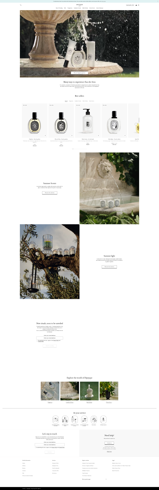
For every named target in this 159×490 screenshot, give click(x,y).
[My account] (136, 5)
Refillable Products (86, 470)
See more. (104, 1)
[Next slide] (136, 124)
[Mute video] (137, 11)
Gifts (65, 8)
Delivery (23, 465)
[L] (114, 120)
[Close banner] (157, 1)
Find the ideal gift (55, 468)
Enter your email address (49, 335)
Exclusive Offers (55, 463)
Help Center (109, 451)
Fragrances (70, 8)
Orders (23, 463)
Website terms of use (116, 463)
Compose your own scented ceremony (89, 468)
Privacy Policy (56, 340)
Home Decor (92, 8)
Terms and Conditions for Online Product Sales (121, 465)
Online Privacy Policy (116, 468)
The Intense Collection (86, 475)
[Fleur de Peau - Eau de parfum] (61, 120)
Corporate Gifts (55, 470)
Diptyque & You (55, 465)
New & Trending (59, 8)
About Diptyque (99, 8)
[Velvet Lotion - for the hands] (88, 120)
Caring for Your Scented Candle (88, 463)
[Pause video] (79, 43)
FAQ (23, 473)
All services (54, 473)
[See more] (109, 188)
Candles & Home (77, 8)
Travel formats (85, 473)
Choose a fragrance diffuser (87, 465)
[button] (130, 5)
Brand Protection (115, 470)
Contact (24, 470)
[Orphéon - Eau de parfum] (34, 120)
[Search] (20, 5)
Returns (23, 468)
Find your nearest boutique (27, 475)
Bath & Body (85, 8)
